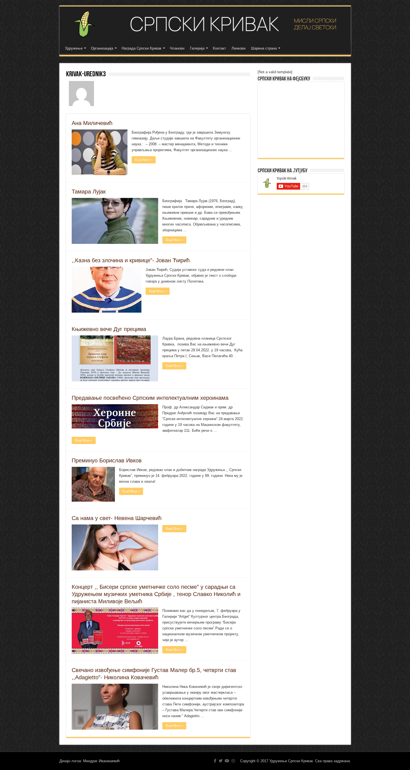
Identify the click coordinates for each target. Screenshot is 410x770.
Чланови (177, 48)
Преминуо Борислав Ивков (107, 460)
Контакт (219, 48)
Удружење (74, 48)
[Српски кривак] (205, 24)
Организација (102, 48)
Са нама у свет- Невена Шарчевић (116, 518)
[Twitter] (220, 760)
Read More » (143, 160)
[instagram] (233, 760)
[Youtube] (227, 760)
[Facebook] (215, 760)
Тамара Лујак (89, 191)
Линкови (238, 48)
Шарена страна (264, 48)
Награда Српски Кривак (141, 48)
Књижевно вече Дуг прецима (109, 329)
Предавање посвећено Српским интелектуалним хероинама (150, 398)
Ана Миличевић (92, 123)
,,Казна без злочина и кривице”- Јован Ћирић (131, 260)
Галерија (197, 48)
